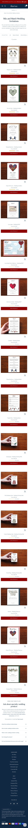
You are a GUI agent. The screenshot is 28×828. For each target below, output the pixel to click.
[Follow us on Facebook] (10, 803)
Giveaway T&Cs (14, 783)
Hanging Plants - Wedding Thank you (14, 689)
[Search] (5, 6)
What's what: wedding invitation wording (10, 732)
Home (5, 13)
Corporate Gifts (14, 769)
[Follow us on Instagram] (14, 803)
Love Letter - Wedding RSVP (14, 224)
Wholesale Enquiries (14, 764)
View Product (14, 76)
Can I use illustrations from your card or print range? (12, 741)
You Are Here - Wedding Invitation (14, 108)
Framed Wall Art (14, 795)
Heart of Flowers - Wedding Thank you (14, 650)
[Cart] (25, 6)
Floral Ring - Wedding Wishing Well (14, 573)
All (10, 35)
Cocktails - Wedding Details (14, 340)
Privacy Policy (14, 793)
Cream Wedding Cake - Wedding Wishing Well (14, 534)
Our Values (14, 757)
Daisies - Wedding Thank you (14, 611)
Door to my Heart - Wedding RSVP (14, 302)
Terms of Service (14, 790)
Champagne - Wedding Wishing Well (14, 456)
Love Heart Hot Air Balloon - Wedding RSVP (14, 263)
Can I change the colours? (7, 737)
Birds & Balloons (24, 35)
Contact (14, 778)
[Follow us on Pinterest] (17, 803)
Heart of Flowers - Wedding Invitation (14, 185)
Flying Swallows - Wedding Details (14, 379)
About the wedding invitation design (9, 724)
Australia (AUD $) (6, 809)
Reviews (14, 759)
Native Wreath (16, 35)
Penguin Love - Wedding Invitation (14, 69)
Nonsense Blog (14, 785)
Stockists (14, 772)
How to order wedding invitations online (10, 728)
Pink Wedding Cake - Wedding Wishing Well (14, 495)
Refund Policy (14, 788)
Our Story (14, 754)
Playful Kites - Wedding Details (14, 418)
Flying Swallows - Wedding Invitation (14, 147)
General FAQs (14, 781)
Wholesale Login (14, 767)
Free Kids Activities (14, 762)
